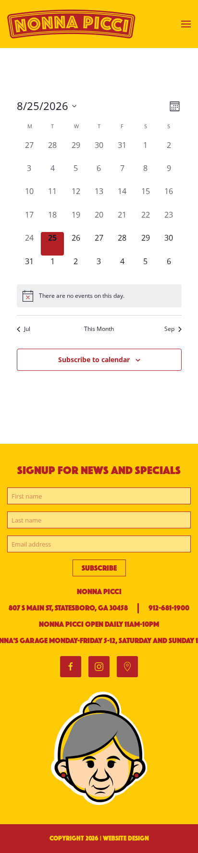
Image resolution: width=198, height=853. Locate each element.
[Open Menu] (186, 24)
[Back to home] (72, 24)
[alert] (99, 295)
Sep (169, 329)
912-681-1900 (168, 607)
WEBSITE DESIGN (126, 838)
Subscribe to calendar (94, 359)
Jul (27, 329)
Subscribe (99, 568)
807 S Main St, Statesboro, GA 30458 (68, 607)
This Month (99, 329)
